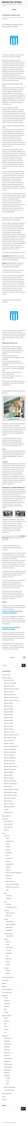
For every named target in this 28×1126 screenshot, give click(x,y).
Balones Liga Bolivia (9, 755)
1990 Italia (7, 1072)
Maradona (6, 1006)
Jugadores (5, 995)
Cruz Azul (8, 950)
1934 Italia (7, 1041)
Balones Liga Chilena (9, 763)
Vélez (7, 890)
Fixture (8, 1081)
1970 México (7, 1061)
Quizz (3, 1096)
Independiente (10, 864)
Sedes (7, 1083)
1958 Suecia (7, 1052)
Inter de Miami (9, 936)
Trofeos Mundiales (9, 1090)
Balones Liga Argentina (10, 752)
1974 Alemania (8, 1064)
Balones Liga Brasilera (10, 757)
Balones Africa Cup (9, 680)
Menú (14, 9)
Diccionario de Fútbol (7, 977)
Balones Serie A (8, 801)
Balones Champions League (11, 689)
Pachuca (8, 961)
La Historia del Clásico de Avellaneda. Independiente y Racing (12, 548)
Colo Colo (8, 904)
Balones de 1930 (8, 703)
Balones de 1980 (8, 717)
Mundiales (5, 1036)
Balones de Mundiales (10, 1087)
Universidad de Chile (11, 907)
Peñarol (8, 973)
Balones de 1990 (8, 720)
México (6, 939)
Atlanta (8, 844)
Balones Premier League (10, 795)
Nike (5, 1023)
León (7, 956)
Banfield (8, 847)
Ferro (7, 855)
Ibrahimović (7, 1003)
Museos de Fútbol (7, 1093)
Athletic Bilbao (10, 921)
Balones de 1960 (8, 712)
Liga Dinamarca (8, 812)
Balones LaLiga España (10, 749)
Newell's (8, 867)
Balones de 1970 (8, 714)
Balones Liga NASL (9, 778)
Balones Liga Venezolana (10, 783)
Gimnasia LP (9, 858)
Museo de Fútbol (12, 2)
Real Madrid (9, 930)
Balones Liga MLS (8, 772)
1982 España (7, 1070)
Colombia (6, 910)
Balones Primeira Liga (10, 798)
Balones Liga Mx (8, 775)
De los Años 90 (8, 827)
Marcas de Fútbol (6, 1015)
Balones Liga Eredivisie (10, 769)
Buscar (4, 1105)
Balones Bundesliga (9, 686)
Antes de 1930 (6, 674)
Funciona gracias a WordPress (9, 1122)
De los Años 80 (8, 824)
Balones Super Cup (9, 806)
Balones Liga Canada (9, 760)
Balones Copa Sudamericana (11, 700)
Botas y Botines (6, 816)
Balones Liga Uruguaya (10, 780)
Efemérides (5, 980)
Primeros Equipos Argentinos (13, 872)
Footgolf (6, 809)
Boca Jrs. (8, 849)
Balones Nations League (10, 792)
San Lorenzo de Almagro (12, 884)
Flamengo (8, 898)
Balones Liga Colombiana (10, 766)
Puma (5, 1026)
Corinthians (9, 895)
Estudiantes (9, 852)
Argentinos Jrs (10, 841)
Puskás (6, 1012)
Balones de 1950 (8, 709)
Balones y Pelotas (6, 678)
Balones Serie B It (8, 804)
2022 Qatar (7, 1075)
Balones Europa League (10, 737)
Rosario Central (10, 881)
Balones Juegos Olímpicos (11, 746)
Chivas (7, 944)
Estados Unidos (8, 933)
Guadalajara (9, 953)
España (6, 919)
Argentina (6, 836)
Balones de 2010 (8, 726)
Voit (5, 1032)
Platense (8, 870)
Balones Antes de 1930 (10, 683)
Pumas (7, 964)
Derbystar (6, 1021)
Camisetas (5, 819)
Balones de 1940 (8, 706)
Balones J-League (8, 743)
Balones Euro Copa (9, 732)
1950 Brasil (7, 1047)
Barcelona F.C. (9, 927)
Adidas (6, 1018)
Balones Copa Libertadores (11, 697)
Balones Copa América (10, 694)
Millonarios (9, 916)
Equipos (4, 983)
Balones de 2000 (8, 723)
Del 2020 (6, 830)
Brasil (5, 893)
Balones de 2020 (8, 729)
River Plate (9, 878)
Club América (9, 947)
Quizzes (4, 1099)
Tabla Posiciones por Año (12, 887)
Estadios (4, 986)
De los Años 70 (8, 821)
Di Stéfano (7, 1000)
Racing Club (9, 875)
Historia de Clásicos (7, 989)
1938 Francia (7, 1044)
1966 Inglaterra (8, 1058)
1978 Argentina (8, 1067)
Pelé (5, 1009)
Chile (5, 902)
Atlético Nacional (10, 913)
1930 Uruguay (7, 1038)
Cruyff (5, 997)
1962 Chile (7, 1055)
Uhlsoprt (6, 1029)
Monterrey (8, 959)
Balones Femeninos (9, 740)
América (8, 941)
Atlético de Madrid (11, 924)
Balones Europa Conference (11, 734)
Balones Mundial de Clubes (11, 789)
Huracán (8, 861)
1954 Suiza (7, 1049)
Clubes (4, 833)
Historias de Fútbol (7, 992)
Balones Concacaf (9, 691)
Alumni (8, 838)
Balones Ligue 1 (8, 786)
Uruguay (6, 968)
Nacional (8, 970)
